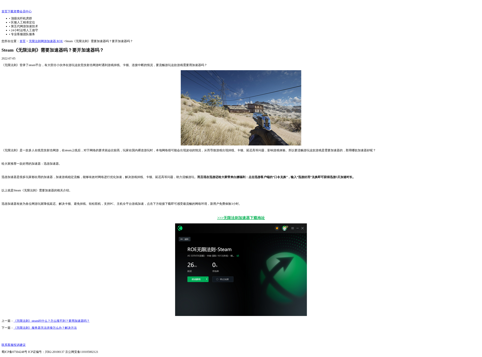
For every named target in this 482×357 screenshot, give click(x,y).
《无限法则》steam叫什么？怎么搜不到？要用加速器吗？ (52, 320)
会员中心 (26, 11)
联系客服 (8, 344)
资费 (17, 11)
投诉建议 (20, 344)
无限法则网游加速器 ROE (46, 41)
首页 (5, 11)
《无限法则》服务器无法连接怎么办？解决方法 (45, 327)
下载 (11, 11)
